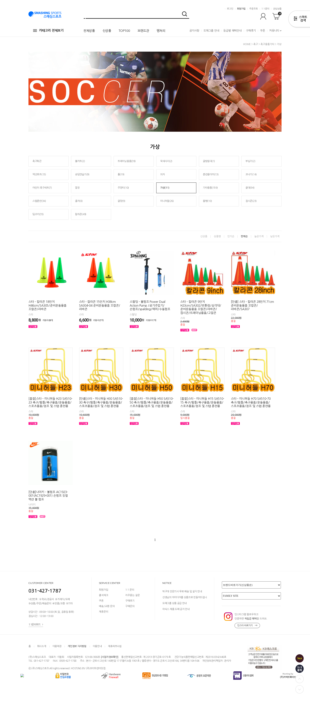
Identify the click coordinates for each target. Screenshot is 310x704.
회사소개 (41, 646)
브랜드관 (143, 30)
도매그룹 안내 (211, 30)
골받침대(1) (209, 161)
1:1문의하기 (34, 624)
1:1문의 (265, 9)
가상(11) (164, 187)
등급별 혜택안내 (232, 30)
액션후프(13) (39, 174)
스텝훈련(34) (39, 201)
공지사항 (194, 30)
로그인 (230, 9)
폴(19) (121, 174)
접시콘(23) (251, 201)
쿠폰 (262, 30)
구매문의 (130, 606)
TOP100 (124, 30)
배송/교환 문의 (107, 606)
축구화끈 (37, 161)
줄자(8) (79, 201)
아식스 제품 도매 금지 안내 (176, 609)
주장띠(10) (123, 187)
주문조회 (253, 9)
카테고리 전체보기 (51, 30)
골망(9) (121, 201)
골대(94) (249, 187)
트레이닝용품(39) (127, 161)
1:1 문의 (129, 590)
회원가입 (241, 9)
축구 (255, 44)
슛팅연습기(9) (82, 174)
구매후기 (251, 30)
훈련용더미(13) (210, 174)
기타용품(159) (210, 187)
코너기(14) (251, 174)
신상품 (106, 30)
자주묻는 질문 (132, 595)
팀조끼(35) (38, 214)
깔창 (77, 187)
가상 (279, 44)
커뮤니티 (274, 30)
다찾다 (299, 20)
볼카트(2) (80, 161)
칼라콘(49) (80, 214)
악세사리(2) (166, 161)
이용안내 (97, 646)
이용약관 (57, 646)
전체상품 (89, 30)
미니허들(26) (167, 201)
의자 (162, 174)
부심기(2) (250, 161)
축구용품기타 (267, 44)
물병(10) (207, 201)
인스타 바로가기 (245, 625)
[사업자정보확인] (109, 657)
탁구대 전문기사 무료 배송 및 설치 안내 (182, 591)
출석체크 (103, 595)
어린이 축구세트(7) (42, 187)
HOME (247, 44)
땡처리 (161, 30)
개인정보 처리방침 (77, 646)
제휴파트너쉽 (114, 646)
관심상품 (277, 9)
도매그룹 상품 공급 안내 (174, 603)
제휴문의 (103, 611)
